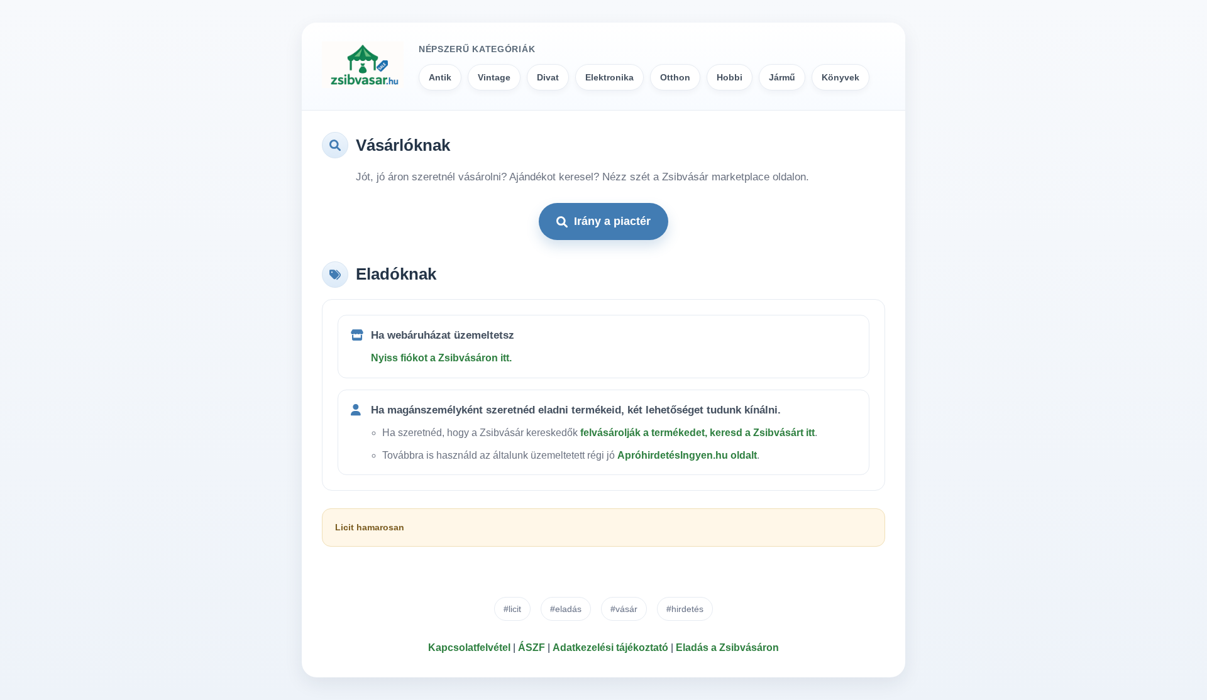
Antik (440, 77)
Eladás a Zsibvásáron (727, 647)
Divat (548, 77)
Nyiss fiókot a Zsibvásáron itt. (441, 358)
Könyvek (840, 77)
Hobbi (729, 77)
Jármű (782, 77)
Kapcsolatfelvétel (469, 647)
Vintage (494, 77)
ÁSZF (531, 647)
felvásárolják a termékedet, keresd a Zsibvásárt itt (697, 432)
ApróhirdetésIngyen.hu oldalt (687, 455)
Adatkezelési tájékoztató (610, 647)
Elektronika (609, 77)
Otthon (675, 77)
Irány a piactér (612, 221)
